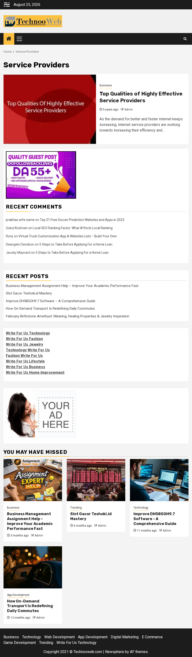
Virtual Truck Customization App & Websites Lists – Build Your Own (67, 236)
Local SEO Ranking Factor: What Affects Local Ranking (73, 228)
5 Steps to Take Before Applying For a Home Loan (75, 244)
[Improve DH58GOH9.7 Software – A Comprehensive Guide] (159, 480)
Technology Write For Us (28, 350)
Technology (140, 507)
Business (106, 85)
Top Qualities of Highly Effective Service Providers (141, 97)
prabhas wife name (20, 220)
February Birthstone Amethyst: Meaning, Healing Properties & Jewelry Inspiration (67, 316)
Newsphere (114, 652)
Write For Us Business (25, 367)
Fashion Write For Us (24, 355)
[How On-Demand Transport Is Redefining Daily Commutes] (33, 567)
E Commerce (152, 637)
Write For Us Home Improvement (35, 372)
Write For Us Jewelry (24, 344)
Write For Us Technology (28, 333)
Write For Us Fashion (24, 339)
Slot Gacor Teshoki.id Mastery (29, 293)
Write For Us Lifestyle (25, 361)
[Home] (8, 39)
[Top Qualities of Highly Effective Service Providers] (50, 109)
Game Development (20, 642)
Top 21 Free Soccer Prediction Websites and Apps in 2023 (82, 220)
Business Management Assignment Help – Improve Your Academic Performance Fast (72, 286)
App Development (18, 595)
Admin (128, 109)
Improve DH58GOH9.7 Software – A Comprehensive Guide (50, 301)
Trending (76, 507)
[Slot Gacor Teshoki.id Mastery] (96, 480)
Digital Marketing (125, 637)
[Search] (185, 38)
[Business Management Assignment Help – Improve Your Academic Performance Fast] (33, 480)
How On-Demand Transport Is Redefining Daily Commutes (50, 308)
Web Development (59, 637)
